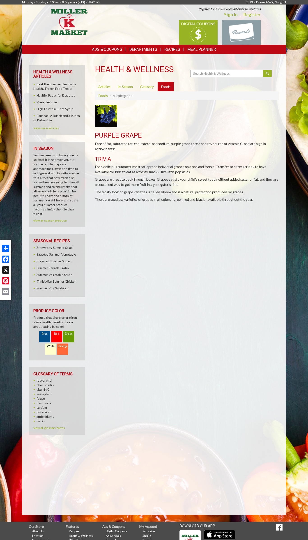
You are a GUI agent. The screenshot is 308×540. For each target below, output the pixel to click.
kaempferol (44, 394)
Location (38, 536)
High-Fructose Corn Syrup (55, 109)
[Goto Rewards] (241, 32)
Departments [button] (143, 49)
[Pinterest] (5, 280)
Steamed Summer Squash (54, 261)
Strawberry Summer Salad (55, 247)
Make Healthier (47, 102)
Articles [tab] (104, 86)
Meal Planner (201, 49)
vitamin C (43, 389)
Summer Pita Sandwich (53, 288)
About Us (38, 531)
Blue (45, 333)
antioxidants (45, 416)
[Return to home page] (69, 21)
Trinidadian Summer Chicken (56, 281)
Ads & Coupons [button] (107, 49)
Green (68, 333)
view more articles (46, 128)
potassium (44, 412)
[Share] (5, 248)
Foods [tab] (165, 86)
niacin (41, 421)
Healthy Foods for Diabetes (56, 95)
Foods (103, 95)
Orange (63, 346)
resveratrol (44, 380)
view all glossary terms (49, 428)
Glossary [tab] (147, 86)
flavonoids (44, 403)
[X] (5, 270)
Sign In (231, 14)
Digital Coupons (116, 531)
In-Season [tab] (125, 86)
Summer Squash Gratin (53, 268)
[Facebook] (5, 259)
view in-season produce (50, 220)
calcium (42, 407)
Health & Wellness (81, 536)
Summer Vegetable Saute (54, 275)
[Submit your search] (267, 73)
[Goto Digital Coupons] (198, 32)
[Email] (5, 291)
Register (252, 14)
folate (41, 398)
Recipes (172, 49)
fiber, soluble (45, 385)
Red (56, 333)
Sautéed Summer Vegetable (56, 254)
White (51, 346)
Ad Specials (113, 536)
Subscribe (149, 531)
